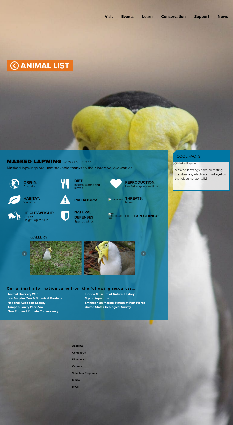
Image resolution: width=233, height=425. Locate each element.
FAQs (75, 387)
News (223, 16)
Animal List (44, 65)
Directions (78, 359)
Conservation (173, 16)
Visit (109, 16)
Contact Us (79, 353)
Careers (77, 366)
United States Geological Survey (108, 307)
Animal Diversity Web (23, 294)
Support (201, 16)
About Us (78, 346)
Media (76, 380)
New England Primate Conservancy (33, 311)
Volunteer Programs (84, 373)
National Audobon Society (26, 302)
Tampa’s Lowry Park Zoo (25, 307)
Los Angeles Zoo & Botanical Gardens (35, 298)
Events (127, 16)
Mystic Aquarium (97, 298)
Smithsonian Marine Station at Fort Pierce (115, 302)
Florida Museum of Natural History (110, 294)
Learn (147, 16)
